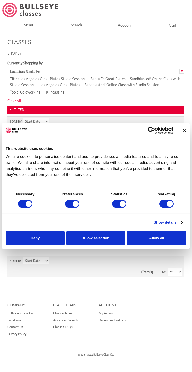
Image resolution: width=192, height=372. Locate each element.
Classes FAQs (63, 327)
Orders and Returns (113, 320)
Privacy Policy (17, 334)
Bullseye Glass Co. (21, 313)
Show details (165, 222)
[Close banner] (184, 130)
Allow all (156, 238)
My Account (107, 313)
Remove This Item (182, 71)
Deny (35, 238)
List (178, 121)
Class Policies (62, 313)
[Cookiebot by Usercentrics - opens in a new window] (152, 130)
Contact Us (15, 327)
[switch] (72, 204)
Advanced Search (65, 320)
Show (161, 272)
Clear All (14, 101)
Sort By (16, 121)
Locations (14, 320)
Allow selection (96, 238)
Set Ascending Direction (53, 121)
